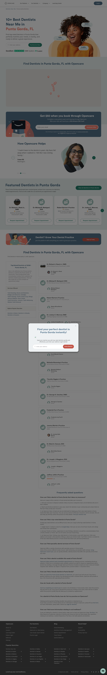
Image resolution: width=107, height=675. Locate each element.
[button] (68, 346)
